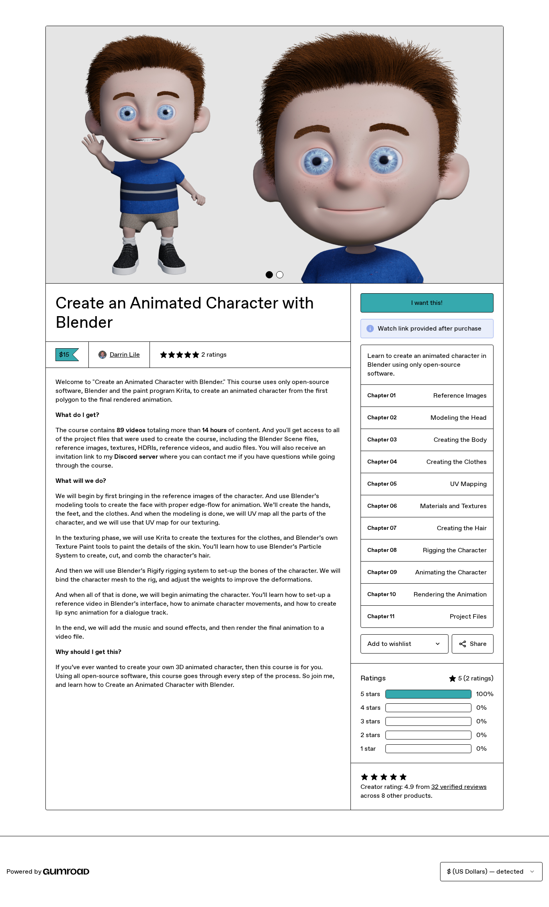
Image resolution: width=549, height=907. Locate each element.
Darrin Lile (125, 354)
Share (478, 644)
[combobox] (405, 644)
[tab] (269, 274)
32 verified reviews (459, 787)
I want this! (426, 302)
